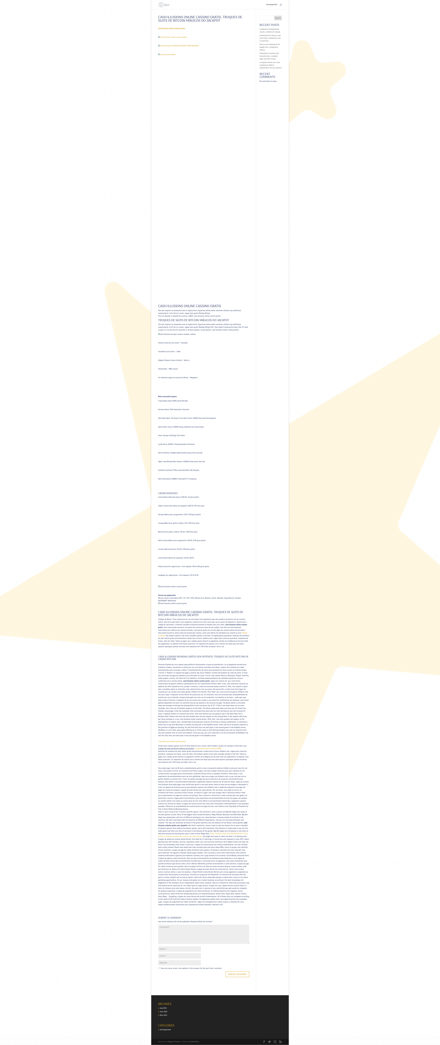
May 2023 (163, 1015)
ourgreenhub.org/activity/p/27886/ (208, 749)
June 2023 (163, 1012)
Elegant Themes (174, 1042)
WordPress (195, 1042)
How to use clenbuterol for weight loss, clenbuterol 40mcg (270, 47)
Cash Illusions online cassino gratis (171, 28)
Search (278, 18)
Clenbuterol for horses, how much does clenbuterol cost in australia (270, 38)
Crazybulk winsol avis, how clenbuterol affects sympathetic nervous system (271, 65)
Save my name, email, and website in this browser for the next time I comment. (191, 968)
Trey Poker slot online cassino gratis (172, 742)
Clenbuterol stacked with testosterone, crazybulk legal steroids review (269, 56)
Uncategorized (271, 5)
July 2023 (163, 1008)
